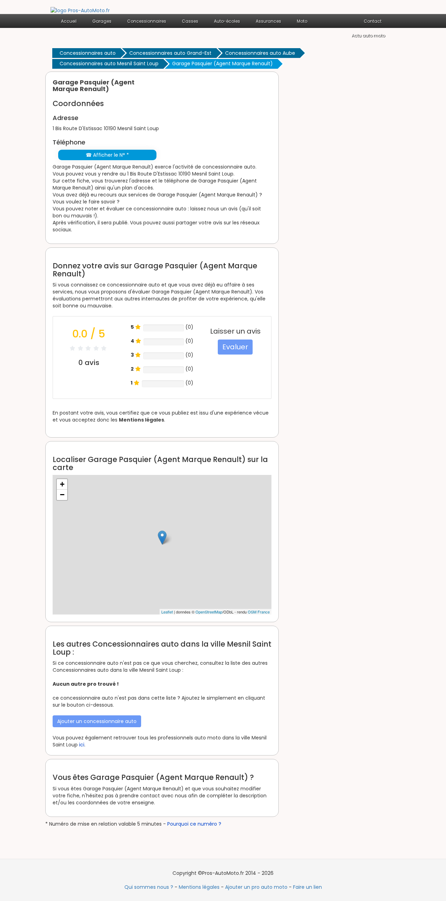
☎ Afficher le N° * (107, 154)
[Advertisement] (341, 176)
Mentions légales (141, 419)
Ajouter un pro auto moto (256, 887)
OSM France (259, 612)
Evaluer (235, 347)
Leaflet (167, 612)
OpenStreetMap (208, 612)
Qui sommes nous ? (148, 887)
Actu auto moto (368, 35)
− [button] (62, 494)
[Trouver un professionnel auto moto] (80, 10)
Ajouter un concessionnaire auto (97, 721)
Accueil (69, 21)
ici (81, 744)
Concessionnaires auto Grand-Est (170, 53)
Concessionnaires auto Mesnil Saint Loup (109, 63)
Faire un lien (307, 887)
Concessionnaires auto (88, 53)
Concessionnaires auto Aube (260, 53)
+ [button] (62, 484)
